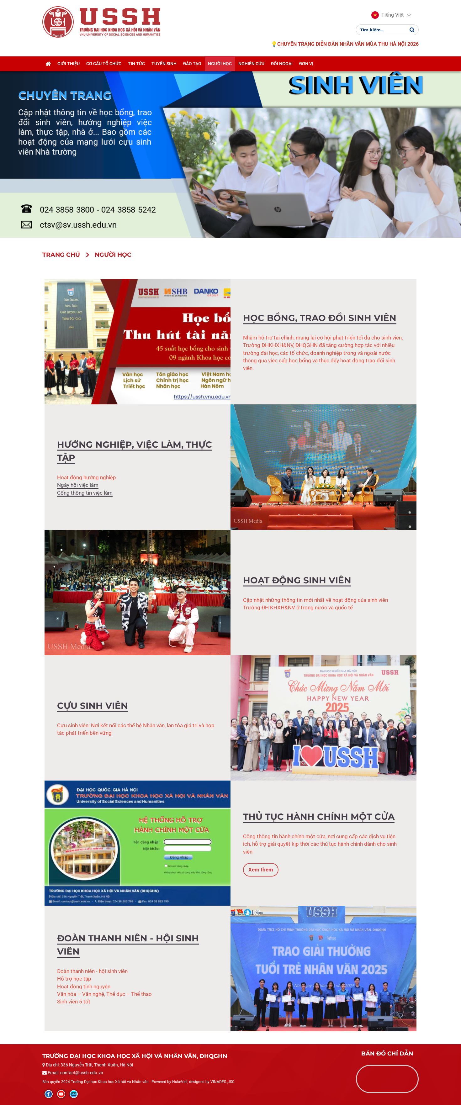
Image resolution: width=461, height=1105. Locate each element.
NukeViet (180, 1082)
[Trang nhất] (48, 63)
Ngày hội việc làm (77, 485)
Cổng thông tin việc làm (85, 492)
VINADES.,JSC (222, 1082)
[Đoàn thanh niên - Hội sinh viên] (323, 968)
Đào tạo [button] (192, 63)
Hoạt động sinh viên (297, 580)
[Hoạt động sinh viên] (137, 592)
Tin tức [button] (136, 63)
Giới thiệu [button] (68, 63)
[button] (387, 15)
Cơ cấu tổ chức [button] (103, 63)
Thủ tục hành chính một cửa (319, 816)
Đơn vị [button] (306, 63)
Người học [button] (220, 63)
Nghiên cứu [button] (251, 63)
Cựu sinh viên (92, 705)
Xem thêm (260, 870)
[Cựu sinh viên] (323, 717)
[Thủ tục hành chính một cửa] (137, 842)
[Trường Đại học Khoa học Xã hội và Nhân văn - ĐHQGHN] (58, 21)
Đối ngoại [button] (282, 63)
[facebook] (48, 1094)
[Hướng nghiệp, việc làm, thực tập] (323, 466)
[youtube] (61, 1094)
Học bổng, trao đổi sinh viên (319, 318)
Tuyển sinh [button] (164, 63)
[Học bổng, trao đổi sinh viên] (137, 341)
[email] (73, 1094)
